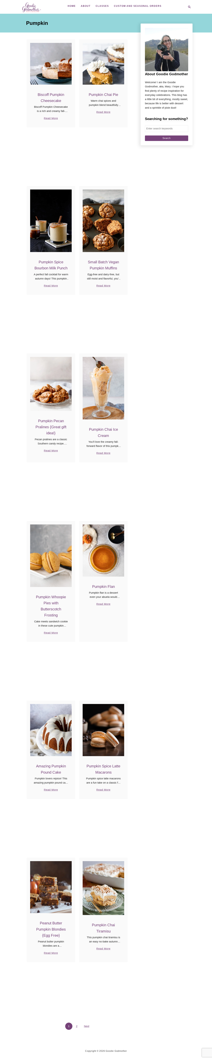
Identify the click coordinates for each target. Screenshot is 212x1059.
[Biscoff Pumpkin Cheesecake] (51, 64)
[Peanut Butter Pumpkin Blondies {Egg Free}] (51, 887)
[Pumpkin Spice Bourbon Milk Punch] (51, 220)
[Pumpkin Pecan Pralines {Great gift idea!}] (51, 384)
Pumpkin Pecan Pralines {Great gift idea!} (50, 427)
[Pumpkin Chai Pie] (103, 64)
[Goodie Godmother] (32, 6)
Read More (51, 118)
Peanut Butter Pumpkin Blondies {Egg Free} (51, 929)
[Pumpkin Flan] (103, 550)
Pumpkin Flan (103, 586)
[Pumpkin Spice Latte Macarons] (103, 730)
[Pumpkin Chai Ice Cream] (103, 388)
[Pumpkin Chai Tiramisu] (103, 888)
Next (86, 1026)
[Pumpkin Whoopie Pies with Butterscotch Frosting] (51, 555)
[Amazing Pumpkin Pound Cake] (51, 730)
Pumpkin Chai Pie (103, 94)
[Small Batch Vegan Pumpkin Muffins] (103, 220)
